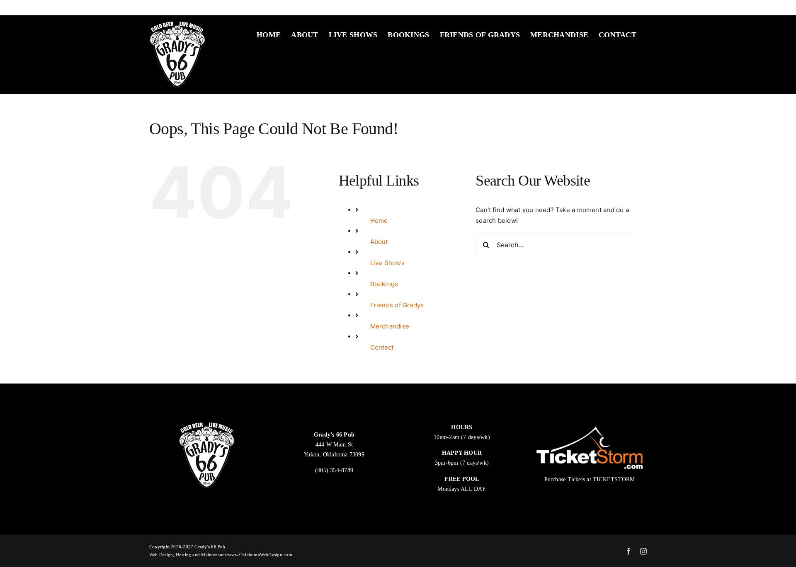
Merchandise (389, 326)
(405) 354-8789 (334, 470)
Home (379, 220)
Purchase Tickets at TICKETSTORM (589, 479)
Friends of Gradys (397, 305)
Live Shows (387, 263)
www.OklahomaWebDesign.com (260, 554)
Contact (382, 347)
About (379, 242)
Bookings (384, 284)
